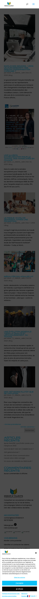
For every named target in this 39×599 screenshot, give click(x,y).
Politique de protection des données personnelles (11, 595)
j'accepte (19, 583)
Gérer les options (19, 577)
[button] (36, 553)
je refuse (19, 589)
